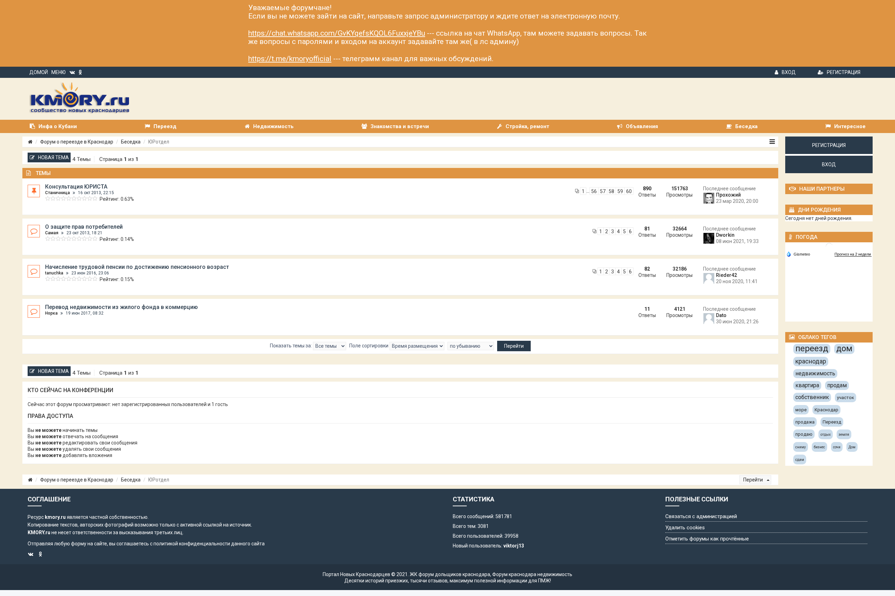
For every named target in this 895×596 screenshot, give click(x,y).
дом (844, 348)
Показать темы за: (291, 345)
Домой (38, 72)
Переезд (832, 422)
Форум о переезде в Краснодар (76, 142)
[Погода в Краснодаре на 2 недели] (853, 254)
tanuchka (54, 273)
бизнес (819, 447)
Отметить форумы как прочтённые (707, 539)
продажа (805, 422)
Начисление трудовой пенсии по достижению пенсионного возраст (137, 267)
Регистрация (843, 72)
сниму (800, 447)
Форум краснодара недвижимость (532, 574)
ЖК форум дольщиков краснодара (450, 574)
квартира (807, 385)
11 (647, 309)
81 (647, 228)
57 (603, 191)
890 (647, 188)
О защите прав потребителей (84, 226)
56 (594, 191)
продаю (803, 434)
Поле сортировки (369, 345)
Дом (852, 447)
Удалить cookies (685, 527)
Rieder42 (726, 275)
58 (611, 191)
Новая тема (53, 157)
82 (647, 269)
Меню (58, 72)
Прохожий (728, 195)
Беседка (131, 142)
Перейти (753, 480)
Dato (721, 315)
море (801, 409)
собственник (812, 397)
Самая (51, 232)
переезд (811, 348)
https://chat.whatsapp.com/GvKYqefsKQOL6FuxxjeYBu (336, 33)
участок (845, 397)
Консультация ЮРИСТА (76, 186)
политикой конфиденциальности (191, 543)
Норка (51, 313)
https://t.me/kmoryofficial (289, 58)
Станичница (57, 192)
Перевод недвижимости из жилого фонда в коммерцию (121, 307)
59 (620, 191)
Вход (789, 72)
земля (844, 434)
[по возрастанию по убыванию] (471, 346)
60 (629, 191)
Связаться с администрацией (701, 516)
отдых (826, 434)
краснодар (810, 361)
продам (837, 385)
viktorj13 (513, 546)
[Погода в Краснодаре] (829, 246)
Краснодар (826, 409)
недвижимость (815, 373)
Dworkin (725, 235)
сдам (799, 460)
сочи (836, 447)
